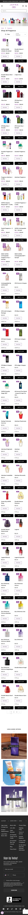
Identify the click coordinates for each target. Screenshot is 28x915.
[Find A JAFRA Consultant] (22, 6)
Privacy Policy (22, 825)
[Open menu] (2, 6)
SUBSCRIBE (14, 890)
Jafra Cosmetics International (13, 906)
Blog (11, 846)
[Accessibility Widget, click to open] (2, 912)
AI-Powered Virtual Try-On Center (13, 836)
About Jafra (13, 825)
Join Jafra (12, 828)
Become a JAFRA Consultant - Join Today (14, 1)
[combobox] (14, 10)
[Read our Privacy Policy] (23, 883)
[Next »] (19, 712)
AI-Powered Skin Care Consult (13, 842)
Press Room (13, 849)
